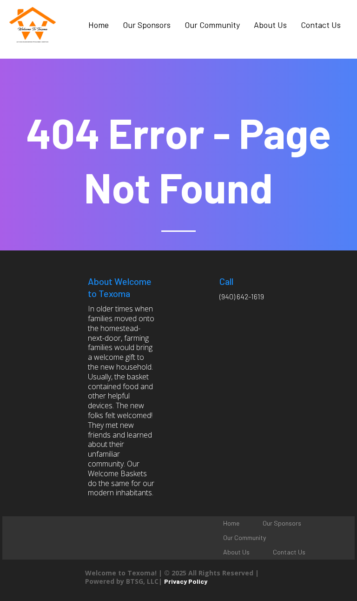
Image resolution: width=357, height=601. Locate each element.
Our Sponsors (147, 25)
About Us (270, 25)
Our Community (212, 25)
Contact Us (321, 25)
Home (98, 25)
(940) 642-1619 (241, 296)
